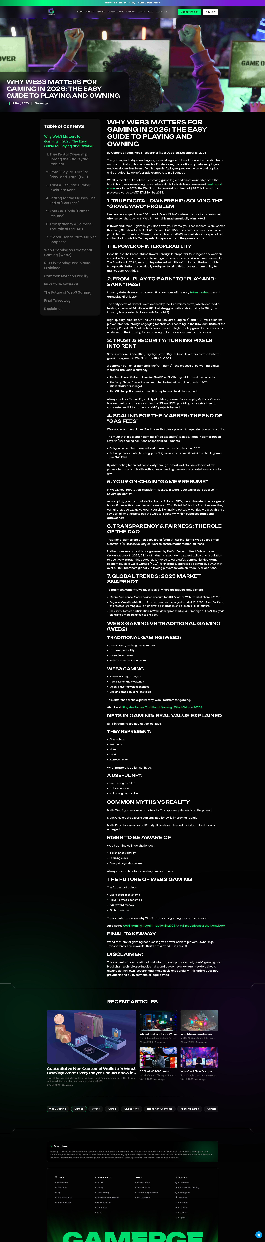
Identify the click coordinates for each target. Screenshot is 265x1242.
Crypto (96, 1108)
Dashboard (162, 11)
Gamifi (112, 1108)
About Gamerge (190, 1108)
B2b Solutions (115, 11)
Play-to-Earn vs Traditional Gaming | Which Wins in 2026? (162, 707)
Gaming (78, 1108)
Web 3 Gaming (57, 1108)
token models (199, 292)
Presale (90, 11)
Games (141, 11)
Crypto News (131, 1108)
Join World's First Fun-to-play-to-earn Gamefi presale (132, 2)
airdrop (130, 11)
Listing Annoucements (159, 1108)
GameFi (211, 1108)
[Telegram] (258, 1237)
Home (80, 11)
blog (150, 11)
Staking (100, 11)
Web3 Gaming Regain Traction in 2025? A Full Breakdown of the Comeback (173, 926)
